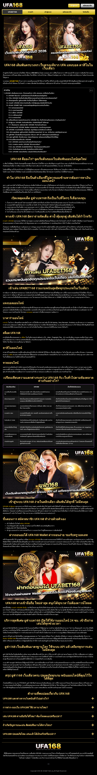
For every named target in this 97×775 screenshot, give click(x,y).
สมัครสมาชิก (67, 12)
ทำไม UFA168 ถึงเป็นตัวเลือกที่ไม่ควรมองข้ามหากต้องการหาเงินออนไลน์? (33, 98)
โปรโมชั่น (86, 12)
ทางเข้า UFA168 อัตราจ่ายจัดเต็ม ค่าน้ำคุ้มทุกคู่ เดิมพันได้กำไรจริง (30, 103)
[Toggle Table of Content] (90, 90)
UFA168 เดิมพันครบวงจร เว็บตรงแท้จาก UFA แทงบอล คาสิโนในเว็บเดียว (29, 93)
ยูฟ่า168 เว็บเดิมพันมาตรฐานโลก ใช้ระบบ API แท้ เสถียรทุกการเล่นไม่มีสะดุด (34, 135)
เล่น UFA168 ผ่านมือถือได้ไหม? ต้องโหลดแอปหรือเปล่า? (31, 147)
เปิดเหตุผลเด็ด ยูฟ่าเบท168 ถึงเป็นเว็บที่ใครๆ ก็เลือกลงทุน (28, 100)
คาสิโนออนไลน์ (17, 115)
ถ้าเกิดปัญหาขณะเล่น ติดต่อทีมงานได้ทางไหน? (28, 149)
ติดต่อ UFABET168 (9, 638)
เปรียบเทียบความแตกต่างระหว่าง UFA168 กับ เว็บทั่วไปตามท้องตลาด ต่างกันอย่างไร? (37, 120)
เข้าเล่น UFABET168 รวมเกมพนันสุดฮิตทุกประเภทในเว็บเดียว (29, 105)
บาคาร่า (5, 322)
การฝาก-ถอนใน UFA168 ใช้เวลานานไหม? (26, 144)
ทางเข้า (30, 12)
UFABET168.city (48, 771)
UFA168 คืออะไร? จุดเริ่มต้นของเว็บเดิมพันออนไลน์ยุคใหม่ (27, 96)
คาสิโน (10, 355)
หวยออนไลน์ (16, 117)
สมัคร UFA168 (25, 523)
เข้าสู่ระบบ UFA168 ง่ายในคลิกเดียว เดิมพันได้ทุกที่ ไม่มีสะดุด (29, 122)
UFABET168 (12, 12)
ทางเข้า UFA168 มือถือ (19, 607)
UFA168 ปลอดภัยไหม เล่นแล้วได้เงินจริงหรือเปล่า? (30, 152)
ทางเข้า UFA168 (8, 221)
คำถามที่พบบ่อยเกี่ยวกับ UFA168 (20, 139)
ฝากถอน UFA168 (34, 539)
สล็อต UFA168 (17, 113)
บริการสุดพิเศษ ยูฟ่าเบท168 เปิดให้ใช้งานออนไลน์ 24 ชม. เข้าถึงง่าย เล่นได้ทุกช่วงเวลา (38, 132)
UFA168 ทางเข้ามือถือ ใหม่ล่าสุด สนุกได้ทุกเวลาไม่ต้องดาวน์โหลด (30, 130)
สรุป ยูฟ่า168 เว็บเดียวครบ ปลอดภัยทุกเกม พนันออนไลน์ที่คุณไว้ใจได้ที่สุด (33, 137)
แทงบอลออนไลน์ (17, 108)
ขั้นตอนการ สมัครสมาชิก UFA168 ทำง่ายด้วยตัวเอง (29, 125)
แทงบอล (29, 312)
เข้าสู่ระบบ (47, 12)
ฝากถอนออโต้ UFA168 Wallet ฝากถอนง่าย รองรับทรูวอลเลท (30, 127)
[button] (48, 700)
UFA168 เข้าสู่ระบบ (9, 506)
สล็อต (23, 337)
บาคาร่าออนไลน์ (17, 110)
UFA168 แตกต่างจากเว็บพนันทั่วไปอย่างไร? (26, 142)
